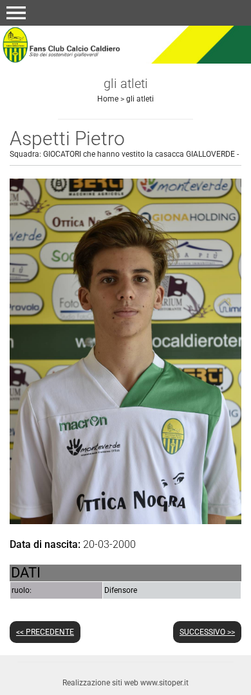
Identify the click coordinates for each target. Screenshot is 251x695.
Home (107, 98)
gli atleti (140, 98)
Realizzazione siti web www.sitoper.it (125, 682)
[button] (16, 13)
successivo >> (207, 632)
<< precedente (45, 632)
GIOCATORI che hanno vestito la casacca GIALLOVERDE (139, 154)
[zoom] (125, 521)
